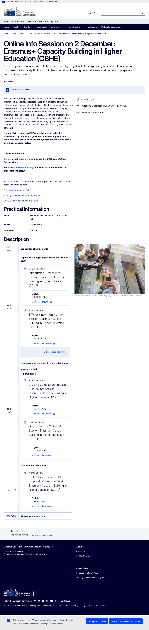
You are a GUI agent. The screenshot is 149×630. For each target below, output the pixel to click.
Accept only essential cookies (126, 621)
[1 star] (13, 534)
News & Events (17, 34)
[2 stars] (14, 534)
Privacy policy (72, 605)
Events (29, 34)
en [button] (94, 12)
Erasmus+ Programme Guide (17, 190)
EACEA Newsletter (84, 556)
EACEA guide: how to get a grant (19, 201)
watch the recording (22, 167)
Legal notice (87, 605)
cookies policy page (48, 620)
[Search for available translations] (37, 201)
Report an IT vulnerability (14, 605)
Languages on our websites (40, 605)
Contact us (81, 551)
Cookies (59, 605)
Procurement (41, 27)
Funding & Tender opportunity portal (91, 577)
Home (6, 27)
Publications (92, 27)
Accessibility (101, 605)
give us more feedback (44, 535)
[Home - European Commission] (22, 11)
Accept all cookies (97, 621)
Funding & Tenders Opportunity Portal (22, 195)
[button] (35, 302)
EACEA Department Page (87, 573)
